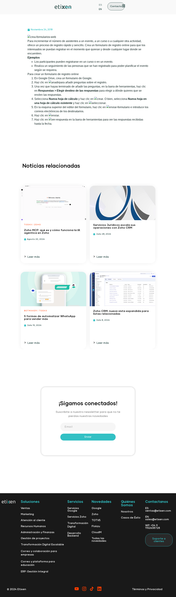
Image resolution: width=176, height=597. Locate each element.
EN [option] (100, 9)
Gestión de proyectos (35, 538)
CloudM (97, 532)
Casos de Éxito (130, 517)
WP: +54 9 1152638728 (152, 526)
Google (96, 508)
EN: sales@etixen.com (157, 518)
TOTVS (96, 520)
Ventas (25, 508)
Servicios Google (73, 509)
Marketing (27, 514)
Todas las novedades (99, 539)
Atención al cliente (33, 520)
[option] (100, 9)
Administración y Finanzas (37, 532)
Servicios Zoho (76, 517)
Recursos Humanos (33, 526)
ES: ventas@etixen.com (158, 509)
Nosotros (127, 511)
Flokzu (96, 526)
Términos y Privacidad (147, 589)
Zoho (95, 514)
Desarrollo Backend (74, 534)
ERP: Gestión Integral (34, 571)
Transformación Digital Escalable (42, 544)
